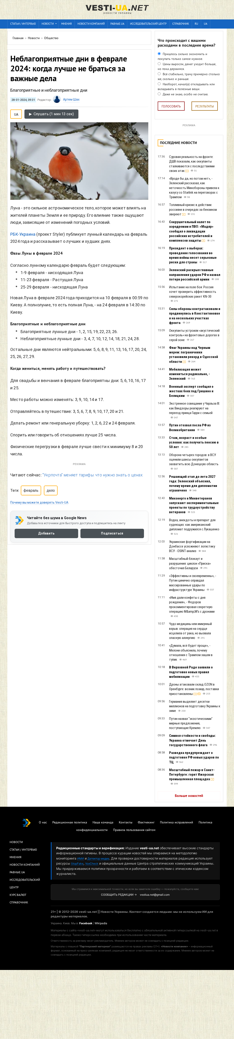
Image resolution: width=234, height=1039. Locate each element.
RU (196, 24)
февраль (31, 490)
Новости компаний (91, 24)
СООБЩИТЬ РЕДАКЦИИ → (119, 894)
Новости (48, 24)
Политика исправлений (176, 823)
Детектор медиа (98, 858)
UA (205, 24)
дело (51, 490)
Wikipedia (101, 923)
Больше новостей (189, 796)
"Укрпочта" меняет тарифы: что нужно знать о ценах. (93, 475)
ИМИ (80, 858)
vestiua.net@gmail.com (155, 894)
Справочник (180, 24)
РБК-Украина (22, 234)
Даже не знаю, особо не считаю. (185, 94)
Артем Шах (71, 99)
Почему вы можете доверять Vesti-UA (39, 502)
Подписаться (112, 533)
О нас (43, 823)
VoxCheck (91, 863)
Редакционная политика (69, 823)
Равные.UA (117, 24)
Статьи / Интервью (23, 850)
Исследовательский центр (148, 24)
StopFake (77, 863)
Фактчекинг (146, 823)
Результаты (204, 107)
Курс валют (18, 895)
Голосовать (171, 107)
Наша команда (103, 823)
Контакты (125, 823)
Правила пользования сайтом (134, 830)
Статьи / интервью (23, 24)
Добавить (46, 533)
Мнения (66, 24)
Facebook (85, 923)
